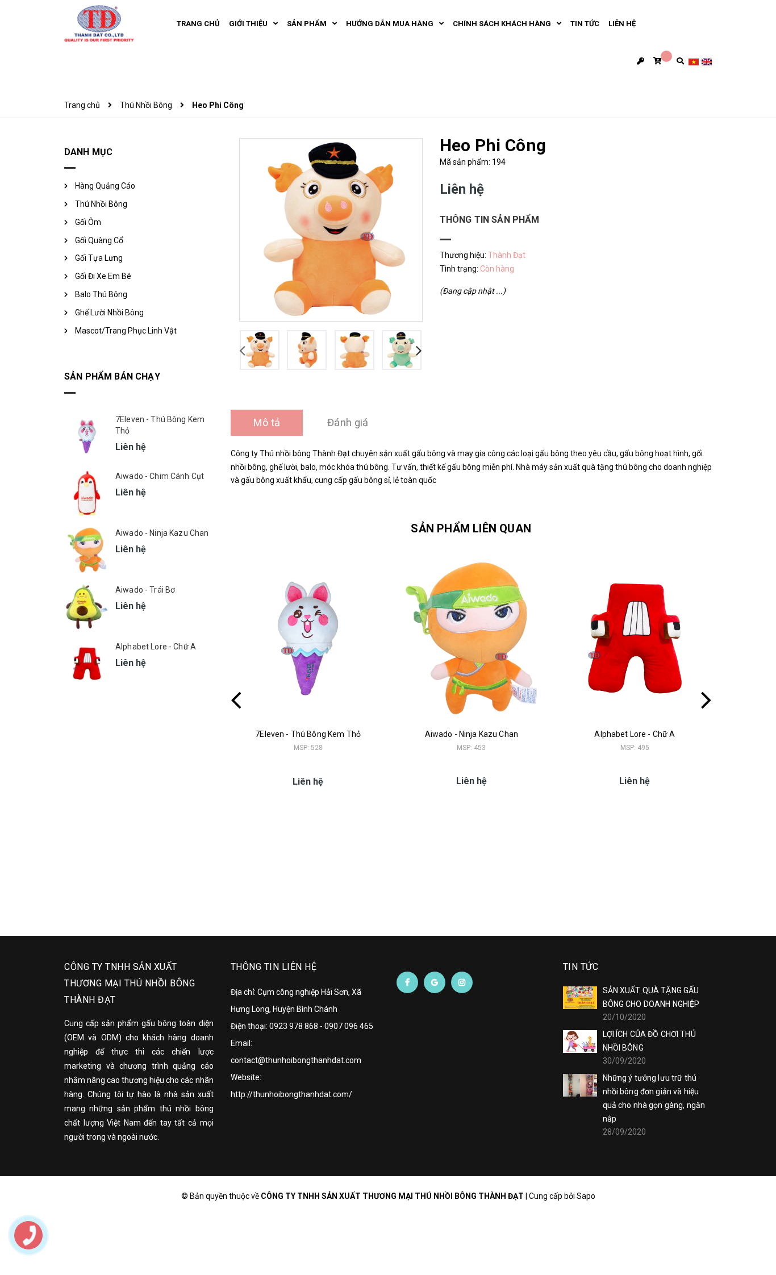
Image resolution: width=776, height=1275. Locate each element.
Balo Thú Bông (101, 294)
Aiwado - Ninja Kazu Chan (471, 734)
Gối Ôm (88, 222)
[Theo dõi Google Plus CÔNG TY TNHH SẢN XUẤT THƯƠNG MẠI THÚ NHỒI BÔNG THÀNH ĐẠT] (434, 982)
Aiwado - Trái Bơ (145, 589)
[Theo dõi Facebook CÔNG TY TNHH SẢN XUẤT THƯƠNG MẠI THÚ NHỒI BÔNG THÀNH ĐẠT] (407, 982)
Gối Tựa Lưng (99, 257)
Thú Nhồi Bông (101, 204)
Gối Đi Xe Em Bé (103, 276)
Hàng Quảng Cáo (105, 185)
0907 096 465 (348, 1026)
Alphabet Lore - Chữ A (634, 734)
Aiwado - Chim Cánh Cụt (159, 476)
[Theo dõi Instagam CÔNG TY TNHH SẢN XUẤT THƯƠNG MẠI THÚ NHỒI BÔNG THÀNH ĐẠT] (462, 982)
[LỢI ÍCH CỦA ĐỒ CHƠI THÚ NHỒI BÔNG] (580, 1041)
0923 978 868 (293, 1026)
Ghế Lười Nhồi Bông (109, 312)
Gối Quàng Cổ (99, 240)
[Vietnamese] (694, 61)
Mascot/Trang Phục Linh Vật (126, 330)
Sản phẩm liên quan (471, 528)
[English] (707, 61)
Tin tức (581, 966)
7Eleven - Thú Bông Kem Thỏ (308, 734)
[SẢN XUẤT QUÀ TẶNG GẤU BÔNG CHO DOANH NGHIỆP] (580, 997)
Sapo (586, 1196)
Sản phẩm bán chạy (112, 376)
